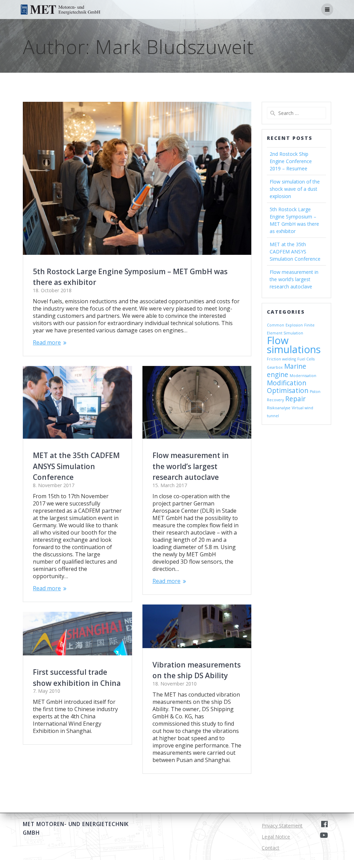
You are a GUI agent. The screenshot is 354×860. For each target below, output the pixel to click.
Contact (270, 847)
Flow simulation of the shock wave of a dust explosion (295, 188)
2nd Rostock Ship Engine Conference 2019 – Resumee (291, 161)
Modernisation (303, 375)
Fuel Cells (306, 359)
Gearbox (275, 367)
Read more (47, 342)
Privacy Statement (282, 825)
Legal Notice (276, 836)
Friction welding (281, 359)
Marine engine (286, 370)
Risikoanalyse (278, 407)
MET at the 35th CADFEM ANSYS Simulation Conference (76, 466)
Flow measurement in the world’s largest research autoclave (190, 466)
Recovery (275, 399)
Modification (286, 382)
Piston (315, 391)
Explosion (294, 325)
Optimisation (287, 390)
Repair (295, 398)
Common (275, 325)
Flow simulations (294, 344)
